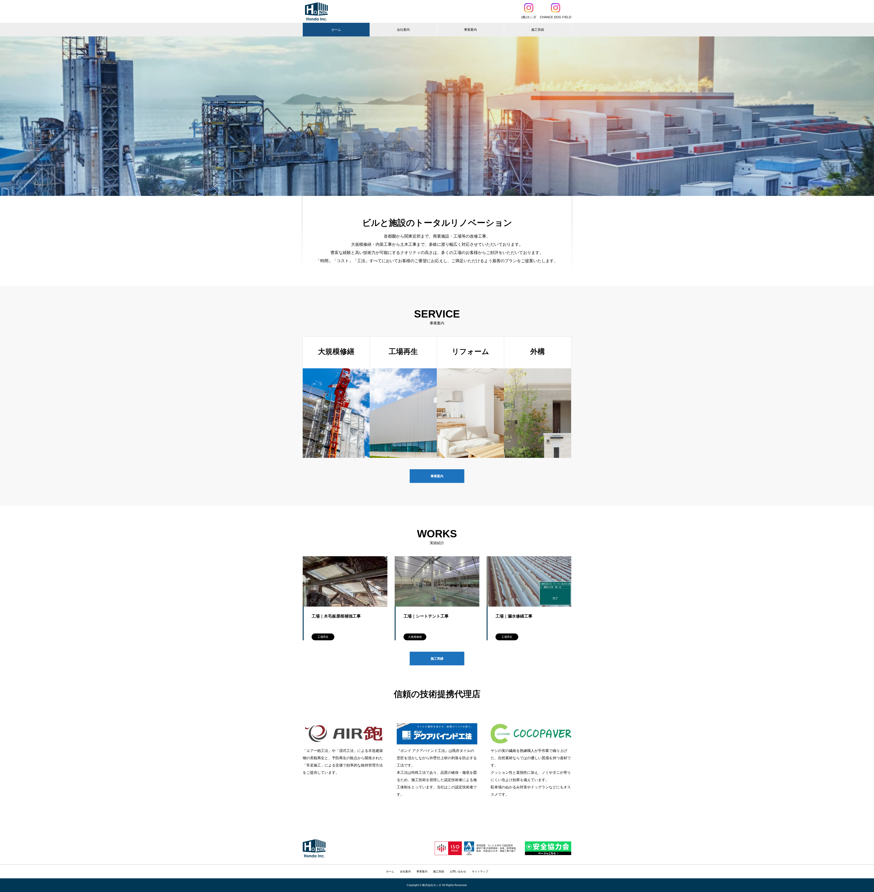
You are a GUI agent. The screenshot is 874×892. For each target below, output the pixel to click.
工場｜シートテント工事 (426, 616)
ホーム (336, 29)
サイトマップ (480, 871)
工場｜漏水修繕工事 (513, 616)
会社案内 (403, 29)
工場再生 (323, 636)
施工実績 (537, 29)
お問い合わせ (458, 871)
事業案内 (470, 29)
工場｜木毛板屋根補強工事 (336, 616)
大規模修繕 (415, 636)
